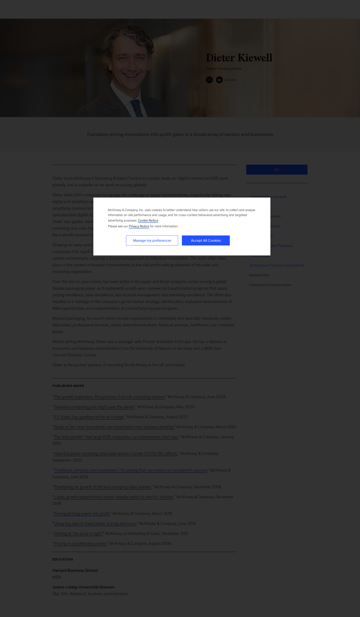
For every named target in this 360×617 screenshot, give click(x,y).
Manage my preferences (152, 240)
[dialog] (181, 226)
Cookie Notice (148, 220)
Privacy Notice (139, 226)
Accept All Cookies (206, 240)
